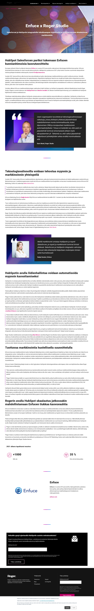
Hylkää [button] (73, 607)
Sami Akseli (52, 227)
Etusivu (7, 8)
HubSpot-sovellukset (70, 3)
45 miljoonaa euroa (39, 72)
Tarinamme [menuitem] (37, 579)
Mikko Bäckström (29, 183)
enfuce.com (53, 497)
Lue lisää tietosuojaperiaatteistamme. (47, 600)
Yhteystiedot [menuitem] (37, 584)
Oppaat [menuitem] (46, 579)
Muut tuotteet (82, 3)
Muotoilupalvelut (45, 3)
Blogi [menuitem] (35, 581)
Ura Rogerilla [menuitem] (48, 581)
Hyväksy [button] (67, 607)
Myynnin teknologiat (57, 3)
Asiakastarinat (33, 3)
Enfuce (34, 68)
